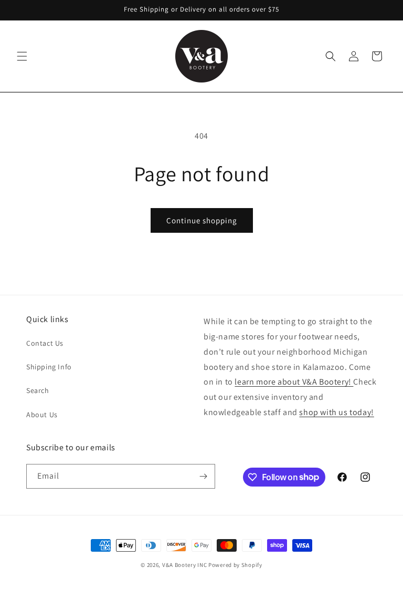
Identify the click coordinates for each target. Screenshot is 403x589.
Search (37, 390)
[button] (22, 56)
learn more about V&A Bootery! (294, 381)
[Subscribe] (203, 476)
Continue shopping (201, 220)
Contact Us (44, 343)
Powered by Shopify (235, 565)
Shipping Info (49, 366)
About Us (42, 414)
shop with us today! (336, 412)
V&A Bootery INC (184, 565)
